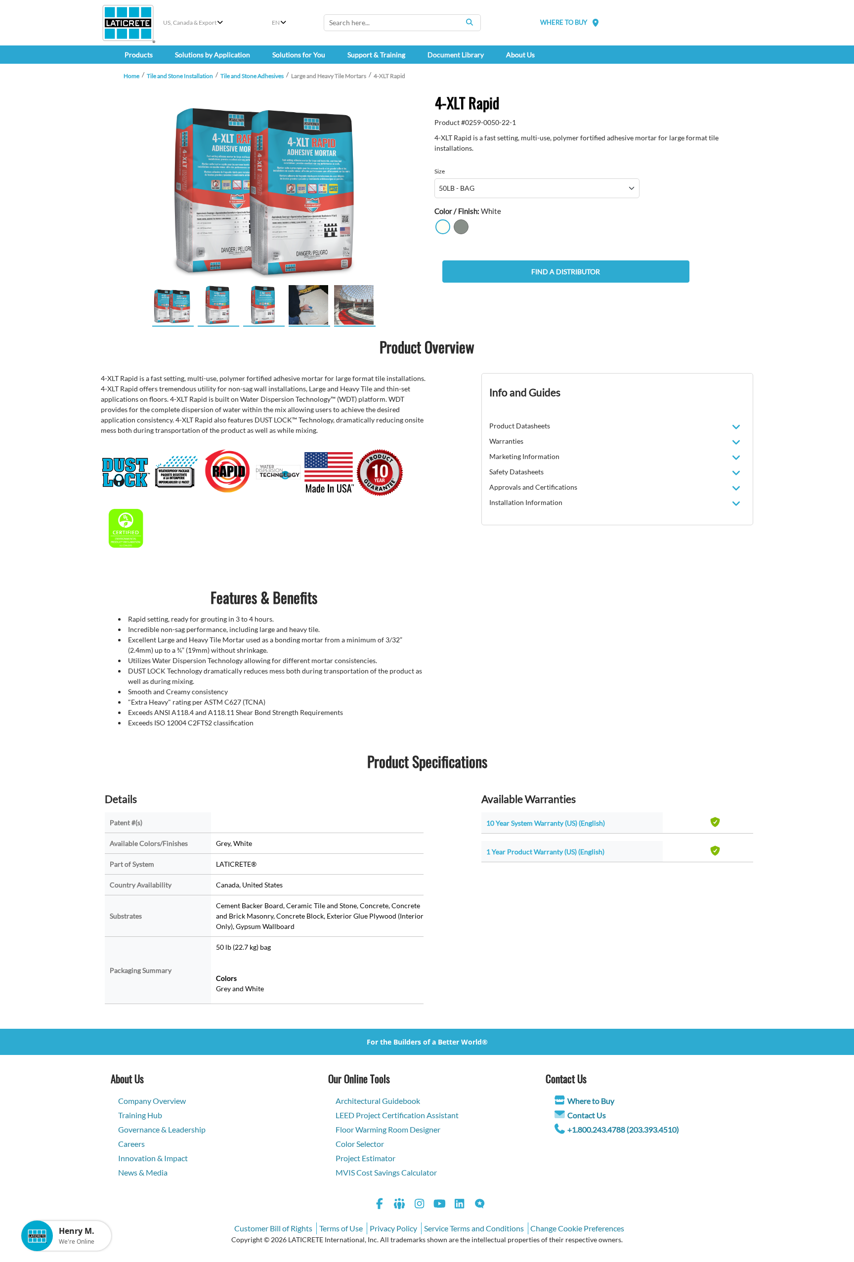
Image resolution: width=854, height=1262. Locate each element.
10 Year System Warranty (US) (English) (545, 823)
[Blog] (480, 1205)
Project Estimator (365, 1158)
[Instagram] (420, 1205)
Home (131, 76)
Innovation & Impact (153, 1158)
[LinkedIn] (460, 1205)
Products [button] (139, 54)
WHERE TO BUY (563, 22)
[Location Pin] (595, 22)
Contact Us (586, 1115)
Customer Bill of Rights (273, 1228)
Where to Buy (590, 1100)
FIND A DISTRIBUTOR (565, 271)
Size (439, 171)
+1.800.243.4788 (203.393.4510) (623, 1129)
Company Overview (152, 1100)
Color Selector (360, 1143)
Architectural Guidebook (378, 1100)
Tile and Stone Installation (180, 76)
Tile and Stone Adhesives (252, 76)
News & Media (143, 1172)
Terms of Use (341, 1228)
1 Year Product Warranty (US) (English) (545, 851)
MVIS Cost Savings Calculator (386, 1172)
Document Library (455, 54)
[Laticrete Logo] (128, 23)
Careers (131, 1143)
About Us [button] (520, 54)
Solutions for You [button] (298, 54)
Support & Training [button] (376, 54)
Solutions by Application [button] (212, 54)
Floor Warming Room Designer (388, 1129)
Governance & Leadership (162, 1129)
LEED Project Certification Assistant (397, 1115)
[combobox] (402, 22)
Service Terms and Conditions (474, 1228)
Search (469, 22)
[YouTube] (440, 1205)
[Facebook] (379, 1205)
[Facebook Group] (400, 1205)
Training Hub (140, 1115)
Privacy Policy (393, 1228)
